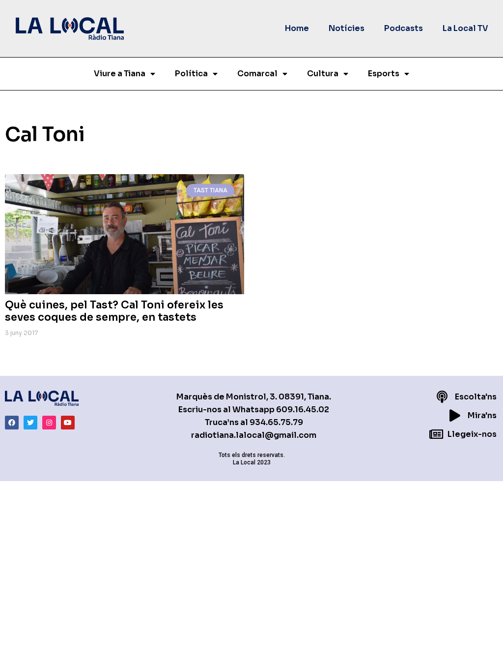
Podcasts (403, 28)
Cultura (322, 73)
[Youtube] (68, 422)
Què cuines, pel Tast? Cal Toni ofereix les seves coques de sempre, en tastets (114, 311)
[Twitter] (30, 422)
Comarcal (257, 73)
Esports (383, 73)
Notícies (346, 28)
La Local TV (465, 28)
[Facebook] (12, 422)
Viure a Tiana (119, 73)
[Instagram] (49, 422)
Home (297, 28)
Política (191, 73)
